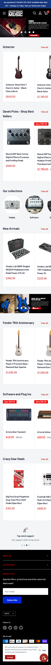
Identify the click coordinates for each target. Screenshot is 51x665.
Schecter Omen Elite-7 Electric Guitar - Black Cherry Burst (16, 88)
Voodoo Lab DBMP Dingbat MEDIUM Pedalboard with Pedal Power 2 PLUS (18, 269)
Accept (10, 657)
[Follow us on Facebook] (5, 628)
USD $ (6, 613)
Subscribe (12, 600)
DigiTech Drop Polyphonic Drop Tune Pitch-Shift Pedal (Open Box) (17, 500)
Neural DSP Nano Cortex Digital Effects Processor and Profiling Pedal (17, 157)
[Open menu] (4, 13)
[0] (46, 13)
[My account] (40, 13)
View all (44, 47)
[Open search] (34, 13)
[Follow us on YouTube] (21, 628)
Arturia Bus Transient (16, 432)
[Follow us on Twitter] (10, 628)
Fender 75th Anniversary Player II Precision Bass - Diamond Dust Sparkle (17, 363)
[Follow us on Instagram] (16, 628)
